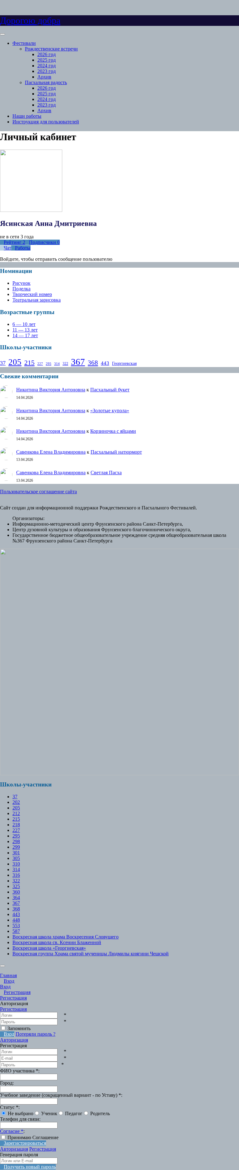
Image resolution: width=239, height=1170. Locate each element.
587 (16, 931)
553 (16, 925)
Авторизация (14, 1040)
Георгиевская (124, 363)
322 (65, 363)
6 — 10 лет (23, 324)
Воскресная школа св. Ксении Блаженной (56, 942)
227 (40, 363)
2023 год (46, 71)
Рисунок (21, 283)
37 (3, 363)
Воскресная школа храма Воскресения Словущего (65, 936)
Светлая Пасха (106, 472)
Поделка (21, 288)
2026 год (46, 54)
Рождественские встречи (51, 48)
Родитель (100, 1113)
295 (48, 363)
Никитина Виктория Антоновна (50, 389)
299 (16, 847)
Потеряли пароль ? (35, 1034)
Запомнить (18, 1028)
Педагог (73, 1113)
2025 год (46, 60)
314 (57, 363)
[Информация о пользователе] (65, 210)
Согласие (11, 1131)
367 (78, 362)
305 (16, 858)
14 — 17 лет (25, 335)
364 (16, 897)
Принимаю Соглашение (33, 1137)
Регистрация (13, 1009)
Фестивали (24, 43)
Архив (44, 76)
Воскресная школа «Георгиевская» (49, 948)
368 (93, 362)
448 (16, 920)
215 (29, 362)
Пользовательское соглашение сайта (38, 491)
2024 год (46, 65)
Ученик (49, 1113)
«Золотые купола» (109, 410)
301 (16, 852)
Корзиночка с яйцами (113, 431)
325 (16, 886)
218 (16, 824)
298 (16, 841)
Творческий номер (32, 294)
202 (16, 802)
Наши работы (26, 116)
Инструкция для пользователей (45, 121)
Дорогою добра (30, 20)
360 (16, 892)
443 (105, 363)
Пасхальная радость (46, 82)
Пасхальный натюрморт (116, 452)
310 (16, 864)
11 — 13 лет (25, 329)
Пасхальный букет (109, 389)
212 (16, 813)
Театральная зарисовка (36, 300)
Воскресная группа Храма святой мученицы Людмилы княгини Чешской (90, 953)
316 (16, 875)
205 (14, 362)
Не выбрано (20, 1113)
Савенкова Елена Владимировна (51, 452)
